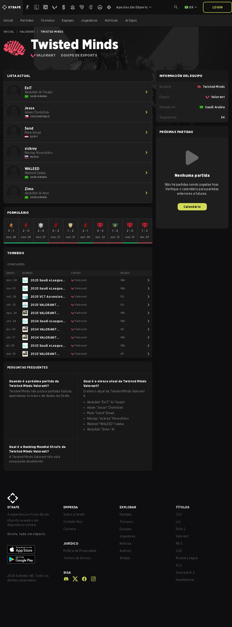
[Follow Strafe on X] (73, 579)
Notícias (125, 543)
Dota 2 (180, 529)
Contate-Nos (72, 522)
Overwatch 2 (185, 572)
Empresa (70, 507)
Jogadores (127, 536)
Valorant (27, 31)
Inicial (9, 31)
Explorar (128, 507)
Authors (125, 551)
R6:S (179, 543)
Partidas (126, 514)
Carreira (69, 529)
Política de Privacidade (80, 551)
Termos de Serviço (77, 558)
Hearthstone (185, 580)
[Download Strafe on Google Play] (31, 559)
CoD (179, 551)
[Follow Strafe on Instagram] (91, 579)
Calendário (192, 207)
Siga (67, 572)
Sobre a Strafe (74, 514)
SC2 (179, 565)
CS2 (179, 514)
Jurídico (70, 543)
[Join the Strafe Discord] (66, 579)
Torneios (126, 522)
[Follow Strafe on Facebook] (82, 579)
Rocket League (187, 558)
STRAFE (13, 507)
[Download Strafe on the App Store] (31, 549)
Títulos (182, 507)
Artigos (125, 558)
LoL (178, 522)
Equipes (126, 529)
